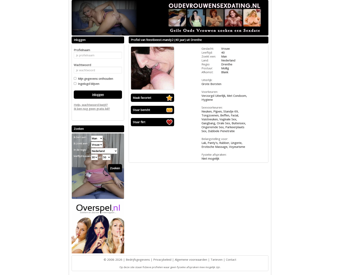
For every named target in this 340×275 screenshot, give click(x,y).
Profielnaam (81, 50)
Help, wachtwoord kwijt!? (91, 105)
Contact (231, 259)
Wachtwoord (81, 65)
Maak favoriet (142, 98)
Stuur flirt (139, 122)
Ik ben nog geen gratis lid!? (92, 109)
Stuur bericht (141, 110)
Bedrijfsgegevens (138, 259)
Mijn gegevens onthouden (94, 78)
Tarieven (217, 259)
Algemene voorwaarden (191, 259)
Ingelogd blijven (87, 84)
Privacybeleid (162, 259)
